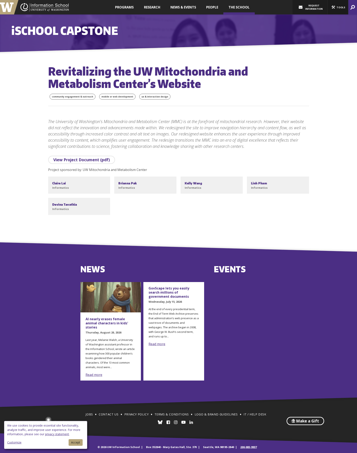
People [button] (212, 7)
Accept (75, 442)
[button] (338, 7)
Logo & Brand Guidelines (216, 414)
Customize (14, 442)
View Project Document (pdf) (81, 159)
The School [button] (239, 7)
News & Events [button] (183, 7)
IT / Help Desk (255, 414)
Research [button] (152, 7)
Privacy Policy (136, 414)
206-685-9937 (248, 447)
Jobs (89, 414)
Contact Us (108, 414)
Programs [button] (124, 7)
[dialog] (45, 435)
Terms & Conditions (172, 414)
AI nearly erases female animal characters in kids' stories (107, 323)
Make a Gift (307, 421)
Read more (94, 374)
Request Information (314, 7)
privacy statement (57, 434)
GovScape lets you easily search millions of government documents (169, 292)
